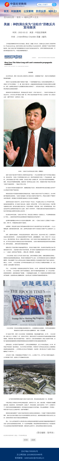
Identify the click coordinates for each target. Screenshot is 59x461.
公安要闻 (28, 11)
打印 (26, 440)
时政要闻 (16, 11)
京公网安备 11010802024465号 (29, 455)
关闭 (33, 440)
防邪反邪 (41, 11)
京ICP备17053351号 (29, 451)
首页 (6, 11)
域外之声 (53, 11)
